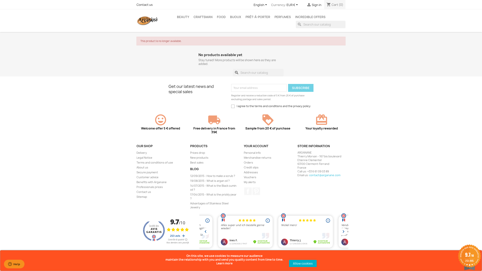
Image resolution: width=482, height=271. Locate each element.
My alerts (250, 182)
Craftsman (203, 17)
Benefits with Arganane (152, 182)
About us (142, 167)
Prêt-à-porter (258, 17)
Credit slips (251, 167)
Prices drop (197, 153)
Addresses (251, 172)
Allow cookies (303, 263)
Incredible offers (310, 17)
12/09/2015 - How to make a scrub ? (212, 176)
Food (221, 17)
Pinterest (256, 191)
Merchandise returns (257, 157)
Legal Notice (144, 157)
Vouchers (250, 177)
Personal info (252, 153)
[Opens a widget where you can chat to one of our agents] (14, 264)
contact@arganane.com (324, 175)
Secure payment (147, 172)
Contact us (145, 5)
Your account (256, 146)
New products (199, 157)
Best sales (197, 162)
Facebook (248, 191)
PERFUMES (283, 17)
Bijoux (235, 17)
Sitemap (142, 197)
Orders (248, 162)
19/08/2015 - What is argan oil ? (210, 181)
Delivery (142, 153)
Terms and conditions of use (155, 162)
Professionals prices (150, 187)
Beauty (183, 17)
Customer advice (148, 177)
